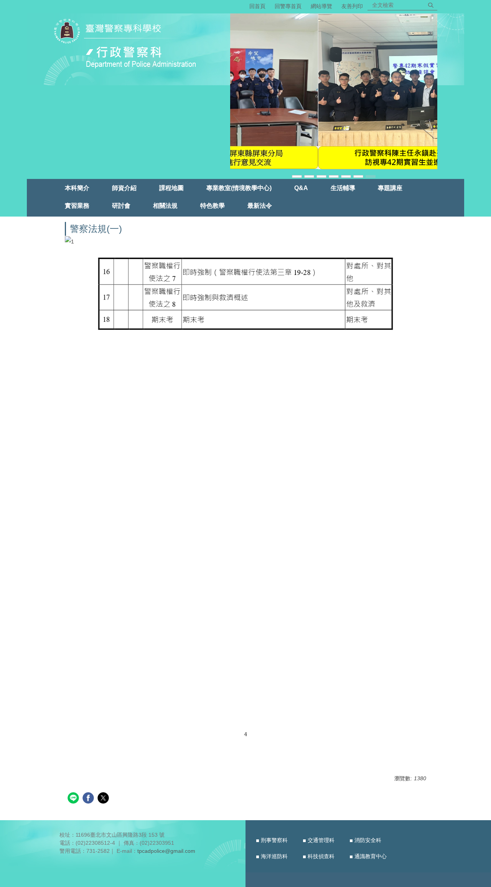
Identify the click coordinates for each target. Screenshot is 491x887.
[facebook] (89, 799)
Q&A (301, 187)
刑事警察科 (274, 840)
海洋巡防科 (274, 856)
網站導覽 (321, 6)
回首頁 (257, 6)
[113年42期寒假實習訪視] (333, 91)
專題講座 (390, 187)
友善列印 (352, 6)
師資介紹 (124, 187)
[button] (239, 96)
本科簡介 (77, 187)
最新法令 (259, 205)
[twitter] (104, 799)
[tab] (297, 175)
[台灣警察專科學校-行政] (128, 45)
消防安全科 (367, 840)
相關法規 (165, 205)
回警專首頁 (288, 6)
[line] (74, 799)
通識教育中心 (370, 856)
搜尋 (430, 5)
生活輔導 (343, 187)
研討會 (121, 205)
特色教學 (212, 205)
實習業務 (77, 205)
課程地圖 (171, 187)
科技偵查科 (321, 856)
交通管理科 (321, 840)
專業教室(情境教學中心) (239, 187)
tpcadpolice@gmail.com (166, 851)
